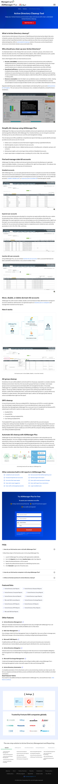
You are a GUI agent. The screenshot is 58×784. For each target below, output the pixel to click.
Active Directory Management (13, 622)
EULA (14, 770)
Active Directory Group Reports (35, 592)
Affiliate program (20, 773)
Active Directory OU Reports (31, 604)
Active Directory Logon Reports (34, 596)
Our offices (48, 773)
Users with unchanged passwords (15, 486)
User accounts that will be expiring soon (40, 475)
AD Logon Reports (20, 755)
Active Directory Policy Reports (32, 607)
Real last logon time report (37, 477)
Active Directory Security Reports (13, 596)
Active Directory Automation (12, 667)
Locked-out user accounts (13, 475)
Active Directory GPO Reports (12, 604)
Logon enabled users (36, 486)
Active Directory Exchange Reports (33, 600)
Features (25, 8)
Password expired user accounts (14, 477)
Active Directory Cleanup (8, 759)
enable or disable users (14, 178)
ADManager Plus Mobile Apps (36, 757)
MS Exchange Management (35, 751)
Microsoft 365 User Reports (11, 611)
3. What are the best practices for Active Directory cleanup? (19, 577)
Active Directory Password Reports (33, 588)
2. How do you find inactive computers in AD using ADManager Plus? (21, 572)
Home (19, 8)
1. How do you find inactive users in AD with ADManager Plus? (19, 549)
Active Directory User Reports (12, 588)
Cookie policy (10, 773)
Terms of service (22, 770)
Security (31, 770)
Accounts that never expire (13, 480)
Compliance (39, 770)
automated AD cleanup (23, 42)
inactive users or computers (42, 302)
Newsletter (30, 773)
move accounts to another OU (29, 178)
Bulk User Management (11, 630)
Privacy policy (48, 770)
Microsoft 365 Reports (10, 639)
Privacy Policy (25, 534)
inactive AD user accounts (30, 258)
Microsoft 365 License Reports (12, 600)
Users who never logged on (13, 483)
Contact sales (39, 773)
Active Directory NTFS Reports (12, 607)
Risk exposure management (22, 758)
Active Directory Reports (22, 751)
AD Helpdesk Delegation (35, 753)
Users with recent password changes (40, 480)
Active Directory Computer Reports (13, 592)
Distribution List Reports (21, 757)
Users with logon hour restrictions (39, 483)
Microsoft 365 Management (49, 751)
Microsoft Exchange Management (14, 658)
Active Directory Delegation (12, 648)
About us (8, 770)
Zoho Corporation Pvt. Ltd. (26, 780)
